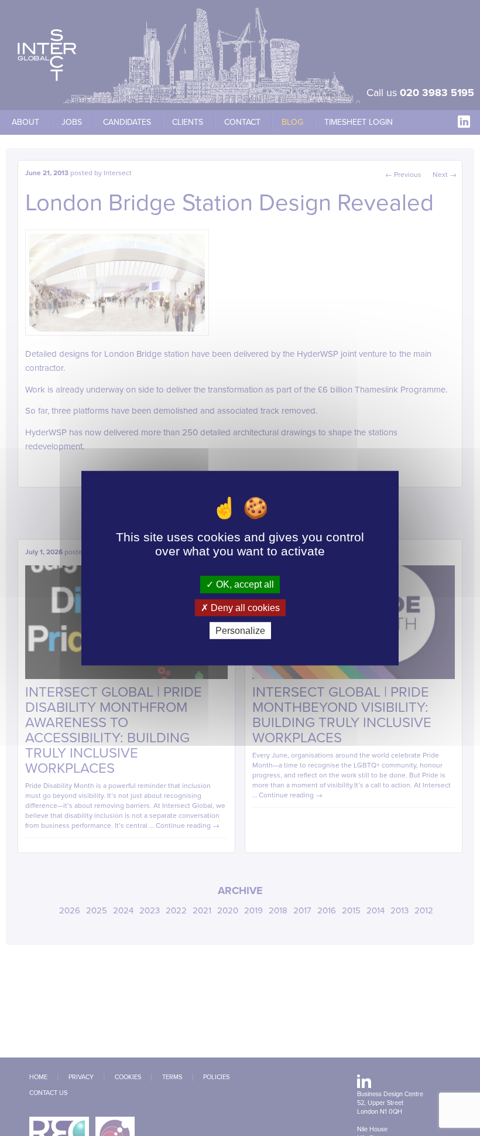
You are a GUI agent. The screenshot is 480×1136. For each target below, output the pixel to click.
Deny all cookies (244, 607)
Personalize (240, 631)
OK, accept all (244, 584)
